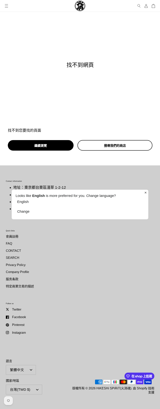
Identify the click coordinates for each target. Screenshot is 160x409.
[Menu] (6, 6)
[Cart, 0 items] (153, 6)
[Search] (139, 6)
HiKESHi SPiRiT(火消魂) (113, 388)
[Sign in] (146, 6)
